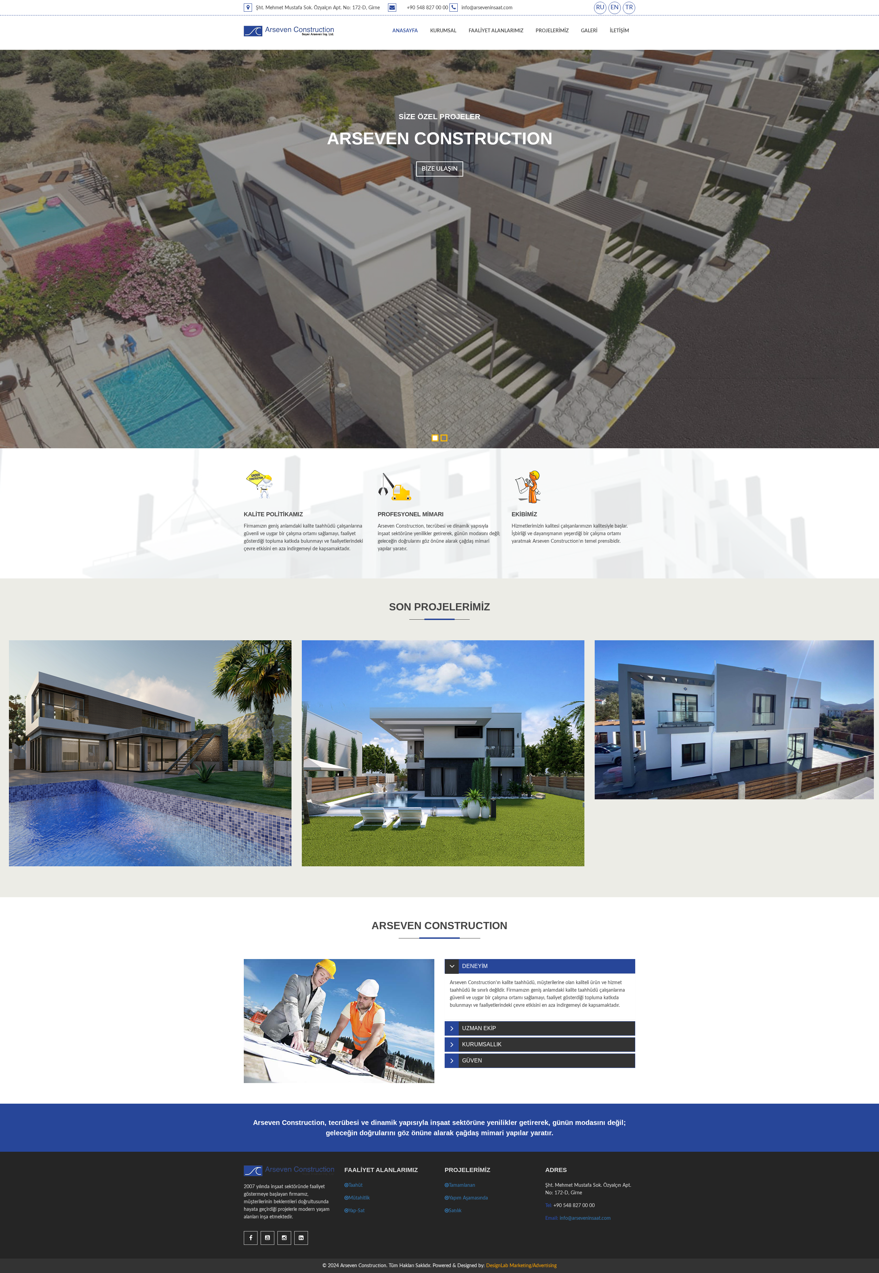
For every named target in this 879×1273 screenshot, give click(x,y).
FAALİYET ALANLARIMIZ (496, 31)
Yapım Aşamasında (468, 1198)
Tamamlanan (462, 1185)
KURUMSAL (443, 31)
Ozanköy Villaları (618, 763)
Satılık (455, 1210)
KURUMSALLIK (482, 1044)
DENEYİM (475, 966)
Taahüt (356, 1185)
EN (614, 7)
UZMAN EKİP (479, 1028)
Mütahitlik (359, 1198)
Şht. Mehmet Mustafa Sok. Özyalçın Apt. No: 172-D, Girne (317, 7)
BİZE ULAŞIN (440, 169)
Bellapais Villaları (32, 830)
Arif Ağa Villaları (323, 830)
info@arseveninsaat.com (585, 1218)
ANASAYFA (405, 31)
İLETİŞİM (619, 31)
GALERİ (589, 31)
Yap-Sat (357, 1210)
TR (629, 7)
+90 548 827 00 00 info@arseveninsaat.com (460, 7)
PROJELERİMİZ (552, 31)
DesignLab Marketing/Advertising (521, 1265)
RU (600, 7)
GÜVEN (472, 1060)
